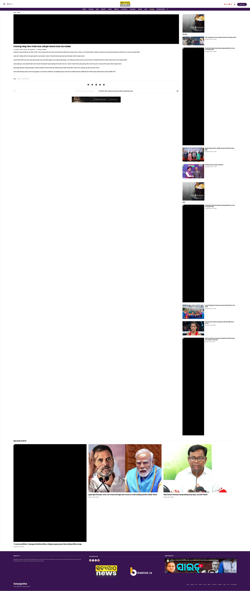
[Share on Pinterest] (100, 84)
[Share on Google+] (96, 84)
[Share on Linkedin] (103, 84)
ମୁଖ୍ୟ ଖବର (44, 49)
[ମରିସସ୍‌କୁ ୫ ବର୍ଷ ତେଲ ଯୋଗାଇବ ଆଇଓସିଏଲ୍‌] (193, 171)
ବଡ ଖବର (91, 9)
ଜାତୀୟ (110, 9)
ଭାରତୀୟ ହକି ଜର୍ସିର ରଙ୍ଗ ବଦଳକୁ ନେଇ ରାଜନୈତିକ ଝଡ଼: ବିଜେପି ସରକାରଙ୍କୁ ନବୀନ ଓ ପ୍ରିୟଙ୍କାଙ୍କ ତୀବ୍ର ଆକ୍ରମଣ (220, 339)
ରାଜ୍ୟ (97, 9)
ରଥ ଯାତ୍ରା (152, 9)
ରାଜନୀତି (103, 9)
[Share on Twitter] (92, 84)
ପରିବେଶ (116, 9)
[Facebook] (224, 4)
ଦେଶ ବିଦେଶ (124, 9)
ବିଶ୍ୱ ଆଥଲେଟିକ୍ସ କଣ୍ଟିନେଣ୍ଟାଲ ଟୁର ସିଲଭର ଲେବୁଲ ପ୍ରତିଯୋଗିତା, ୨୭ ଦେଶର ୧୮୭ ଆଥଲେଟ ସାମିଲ (220, 48)
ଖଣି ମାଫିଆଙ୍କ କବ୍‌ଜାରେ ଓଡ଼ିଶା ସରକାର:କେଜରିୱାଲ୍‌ (84, 91)
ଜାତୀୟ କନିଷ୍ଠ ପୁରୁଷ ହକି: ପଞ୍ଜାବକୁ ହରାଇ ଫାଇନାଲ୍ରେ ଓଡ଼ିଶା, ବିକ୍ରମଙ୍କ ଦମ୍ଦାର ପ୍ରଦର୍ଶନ (220, 306)
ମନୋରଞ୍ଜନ (132, 9)
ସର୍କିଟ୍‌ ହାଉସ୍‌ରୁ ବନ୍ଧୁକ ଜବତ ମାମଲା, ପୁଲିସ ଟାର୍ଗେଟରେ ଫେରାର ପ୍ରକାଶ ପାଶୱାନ (220, 37)
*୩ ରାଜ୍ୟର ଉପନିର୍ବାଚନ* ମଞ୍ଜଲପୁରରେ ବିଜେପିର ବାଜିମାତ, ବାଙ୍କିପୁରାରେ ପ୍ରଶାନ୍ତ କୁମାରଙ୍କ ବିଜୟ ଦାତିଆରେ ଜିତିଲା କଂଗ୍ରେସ (47, 544)
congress (19, 78)
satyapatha (32, 49)
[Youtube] (229, 4)
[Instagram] (231, 4)
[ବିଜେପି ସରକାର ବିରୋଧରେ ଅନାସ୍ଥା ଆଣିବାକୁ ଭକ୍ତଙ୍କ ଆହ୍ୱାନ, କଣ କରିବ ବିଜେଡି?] (200, 468)
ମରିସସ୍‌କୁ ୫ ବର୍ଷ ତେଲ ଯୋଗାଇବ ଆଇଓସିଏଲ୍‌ (214, 164)
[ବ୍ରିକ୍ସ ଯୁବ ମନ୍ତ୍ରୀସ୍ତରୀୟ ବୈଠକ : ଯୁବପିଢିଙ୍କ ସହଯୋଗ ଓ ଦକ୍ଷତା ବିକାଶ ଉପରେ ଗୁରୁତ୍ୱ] (193, 155)
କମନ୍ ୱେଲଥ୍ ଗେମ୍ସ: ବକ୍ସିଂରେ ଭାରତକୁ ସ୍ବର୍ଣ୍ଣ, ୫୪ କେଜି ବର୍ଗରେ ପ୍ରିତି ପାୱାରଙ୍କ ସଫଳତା (219, 322)
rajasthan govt (25, 78)
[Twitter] (227, 4)
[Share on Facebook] (88, 84)
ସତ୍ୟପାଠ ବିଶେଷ (161, 9)
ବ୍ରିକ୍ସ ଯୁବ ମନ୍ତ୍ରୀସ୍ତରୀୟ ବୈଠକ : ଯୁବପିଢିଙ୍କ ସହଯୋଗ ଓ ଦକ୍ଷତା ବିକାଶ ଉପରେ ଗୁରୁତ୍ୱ (219, 148)
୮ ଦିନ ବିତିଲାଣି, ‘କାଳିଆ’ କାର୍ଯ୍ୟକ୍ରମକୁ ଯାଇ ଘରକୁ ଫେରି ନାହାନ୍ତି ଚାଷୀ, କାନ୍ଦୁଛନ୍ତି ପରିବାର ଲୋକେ (115, 91)
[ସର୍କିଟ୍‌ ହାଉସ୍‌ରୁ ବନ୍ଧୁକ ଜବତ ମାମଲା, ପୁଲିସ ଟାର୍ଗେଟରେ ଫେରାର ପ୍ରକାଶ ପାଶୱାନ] (193, 41)
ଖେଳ (145, 9)
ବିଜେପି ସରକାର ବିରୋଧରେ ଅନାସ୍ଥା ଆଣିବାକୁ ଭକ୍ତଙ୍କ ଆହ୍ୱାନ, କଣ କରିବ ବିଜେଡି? (185, 495)
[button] (235, 4)
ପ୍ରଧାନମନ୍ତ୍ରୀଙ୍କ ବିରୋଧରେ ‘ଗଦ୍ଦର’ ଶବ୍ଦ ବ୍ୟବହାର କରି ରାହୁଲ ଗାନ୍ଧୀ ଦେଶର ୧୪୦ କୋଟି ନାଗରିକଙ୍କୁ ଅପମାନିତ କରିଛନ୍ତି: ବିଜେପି (122, 495)
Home (84, 9)
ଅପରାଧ (140, 9)
